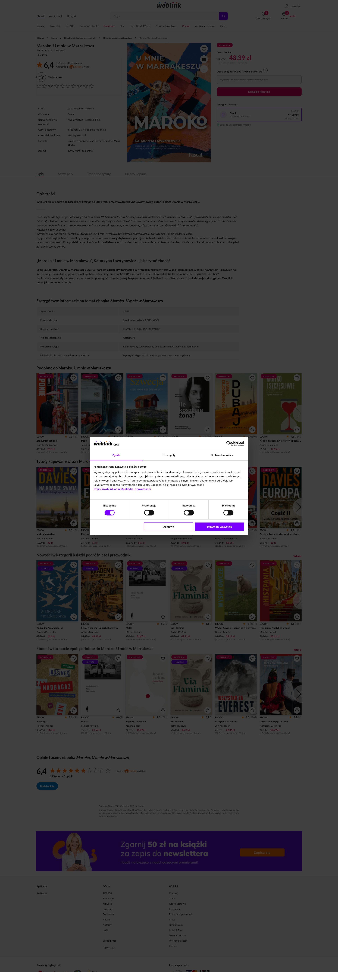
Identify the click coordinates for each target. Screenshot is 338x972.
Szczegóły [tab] (169, 455)
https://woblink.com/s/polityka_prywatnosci (122, 488)
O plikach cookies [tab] (222, 455)
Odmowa (168, 526)
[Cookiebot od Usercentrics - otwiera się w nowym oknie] (229, 443)
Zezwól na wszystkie (219, 526)
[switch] (149, 512)
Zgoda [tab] (116, 455)
